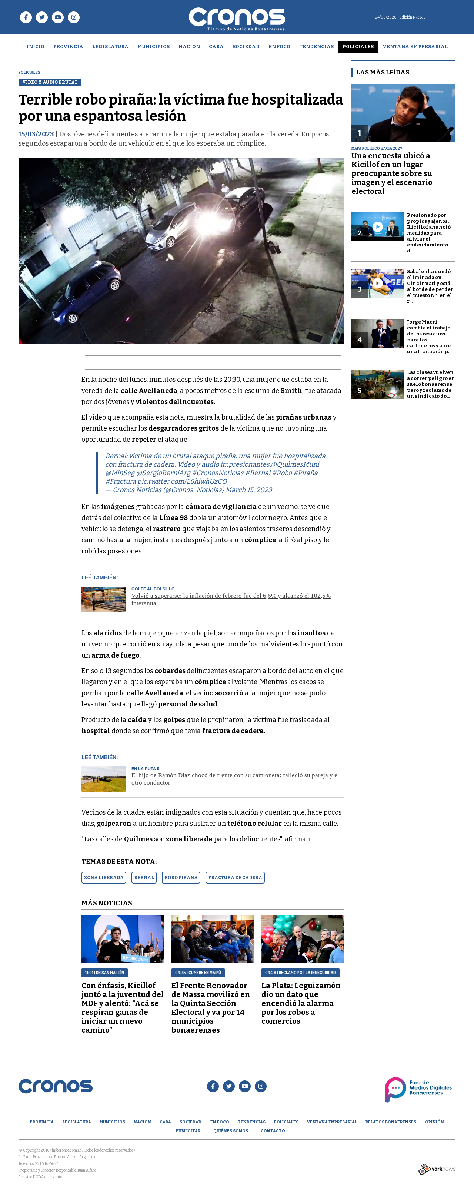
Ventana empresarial (415, 46)
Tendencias (316, 46)
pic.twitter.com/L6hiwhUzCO (182, 481)
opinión (434, 1122)
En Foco (279, 46)
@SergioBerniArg (163, 473)
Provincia (68, 46)
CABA (216, 46)
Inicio (35, 46)
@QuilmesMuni (295, 464)
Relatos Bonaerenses (390, 1122)
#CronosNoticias (218, 473)
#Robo (282, 473)
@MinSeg (119, 473)
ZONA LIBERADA (104, 877)
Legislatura (110, 46)
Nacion (189, 46)
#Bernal (257, 473)
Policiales (358, 46)
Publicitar (188, 1131)
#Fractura (120, 481)
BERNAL (144, 877)
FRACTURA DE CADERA (235, 877)
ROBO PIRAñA (181, 877)
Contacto (273, 1131)
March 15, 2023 (249, 490)
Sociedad (246, 46)
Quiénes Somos (230, 1131)
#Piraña (305, 473)
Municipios (153, 46)
